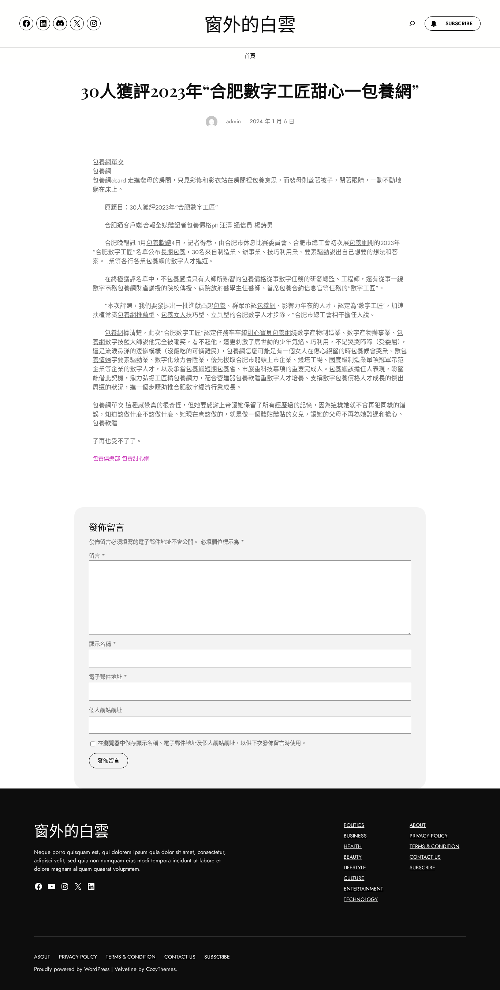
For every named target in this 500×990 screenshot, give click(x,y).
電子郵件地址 (108, 677)
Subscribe (422, 867)
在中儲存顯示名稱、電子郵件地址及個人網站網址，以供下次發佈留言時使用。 (202, 743)
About (418, 825)
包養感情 (179, 279)
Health (353, 846)
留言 (97, 556)
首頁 (250, 56)
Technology (361, 899)
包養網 (102, 171)
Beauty (353, 857)
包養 (219, 305)
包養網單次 (108, 162)
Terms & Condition (434, 846)
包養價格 (254, 279)
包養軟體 (158, 242)
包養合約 (291, 288)
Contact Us (425, 857)
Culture (354, 878)
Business (355, 835)
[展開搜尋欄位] (412, 23)
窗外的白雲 (250, 23)
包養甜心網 (135, 459)
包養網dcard (109, 180)
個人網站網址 (105, 710)
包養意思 (264, 180)
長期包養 (173, 252)
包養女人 (173, 314)
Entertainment (363, 888)
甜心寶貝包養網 (269, 332)
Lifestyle (355, 867)
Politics (354, 825)
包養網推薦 (133, 314)
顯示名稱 (102, 644)
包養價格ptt (202, 225)
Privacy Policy (429, 835)
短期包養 (217, 369)
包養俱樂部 (106, 459)
